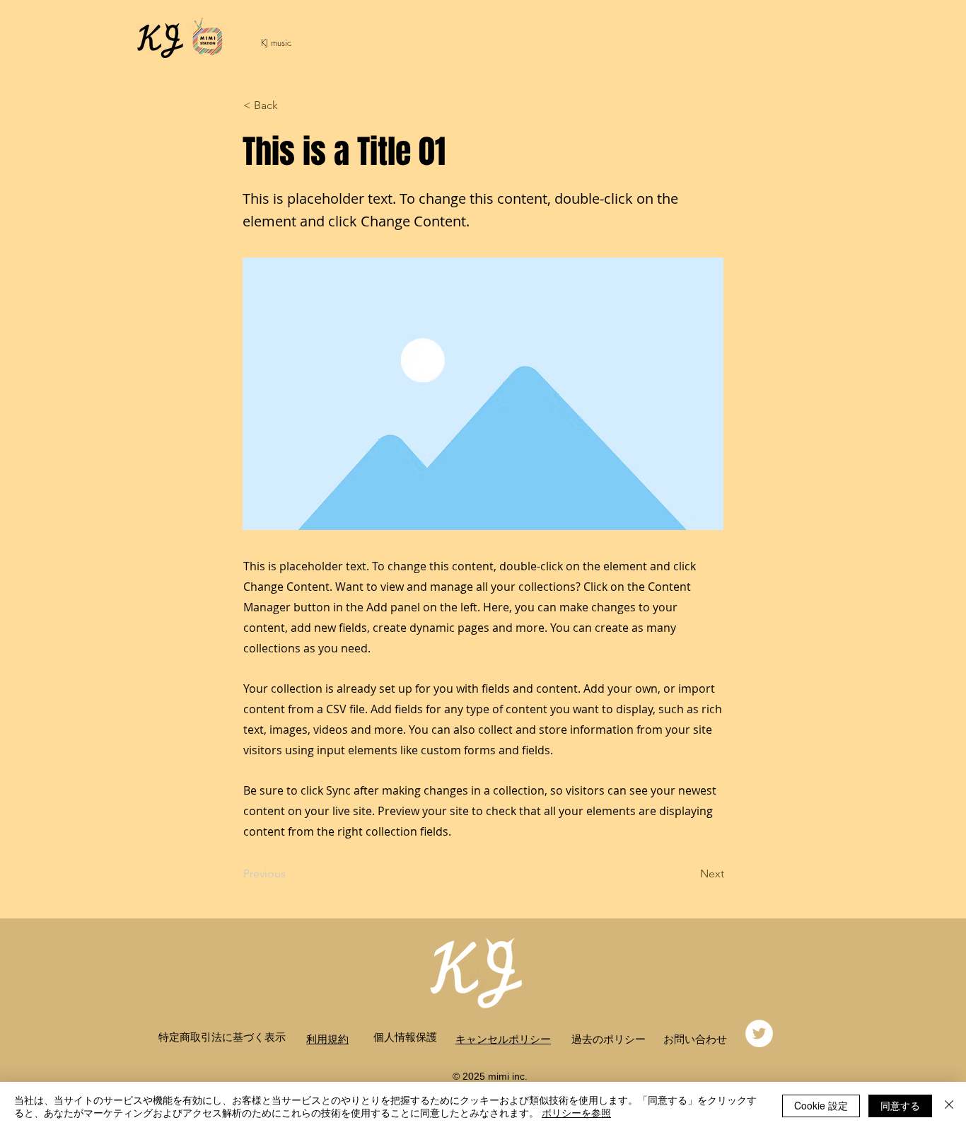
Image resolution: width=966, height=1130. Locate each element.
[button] (290, 105)
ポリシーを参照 (576, 1112)
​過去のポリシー (608, 1039)
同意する (900, 1105)
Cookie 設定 (821, 1105)
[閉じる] (949, 1106)
